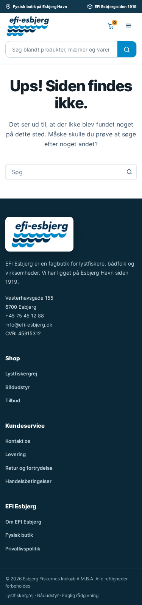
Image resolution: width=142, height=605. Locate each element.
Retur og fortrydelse (29, 468)
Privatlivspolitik (22, 549)
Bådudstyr (17, 387)
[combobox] (64, 172)
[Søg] (126, 49)
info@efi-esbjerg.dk (28, 325)
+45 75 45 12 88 (24, 316)
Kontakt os (17, 441)
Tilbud (12, 400)
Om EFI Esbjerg (23, 522)
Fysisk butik (19, 535)
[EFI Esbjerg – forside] (27, 26)
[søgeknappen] (129, 172)
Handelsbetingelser (28, 481)
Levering (15, 454)
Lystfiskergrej (21, 374)
